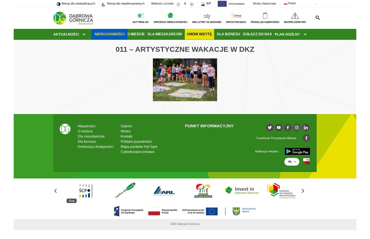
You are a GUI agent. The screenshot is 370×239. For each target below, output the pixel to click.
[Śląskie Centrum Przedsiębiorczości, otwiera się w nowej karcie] (86, 190)
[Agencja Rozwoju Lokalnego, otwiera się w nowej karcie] (164, 190)
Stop (72, 200)
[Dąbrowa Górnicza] (73, 18)
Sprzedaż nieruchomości (170, 22)
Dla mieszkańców (165, 34)
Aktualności (66, 34)
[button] (60, 190)
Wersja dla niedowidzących (76, 3)
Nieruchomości (109, 34)
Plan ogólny (287, 34)
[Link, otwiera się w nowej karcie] (306, 162)
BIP (208, 3)
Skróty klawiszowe (264, 3)
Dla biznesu (228, 34)
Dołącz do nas (257, 34)
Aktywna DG (141, 22)
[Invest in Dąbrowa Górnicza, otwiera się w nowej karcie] (242, 190)
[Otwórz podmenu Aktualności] (84, 34)
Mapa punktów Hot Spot (139, 146)
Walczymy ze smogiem (206, 22)
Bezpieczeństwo (295, 22)
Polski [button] (291, 3)
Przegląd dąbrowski (265, 22)
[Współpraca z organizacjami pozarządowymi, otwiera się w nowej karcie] (125, 190)
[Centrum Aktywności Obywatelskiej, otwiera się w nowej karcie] (281, 190)
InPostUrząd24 (236, 22)
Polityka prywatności (136, 141)
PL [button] (290, 161)
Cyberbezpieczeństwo (138, 152)
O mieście (136, 34)
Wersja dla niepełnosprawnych (125, 3)
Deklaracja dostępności (95, 146)
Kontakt (126, 136)
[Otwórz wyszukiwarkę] (317, 17)
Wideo (126, 131)
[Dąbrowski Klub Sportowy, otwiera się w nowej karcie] (203, 190)
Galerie (126, 126)
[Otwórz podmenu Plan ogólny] (305, 34)
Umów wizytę (199, 34)
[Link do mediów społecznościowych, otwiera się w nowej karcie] (269, 127)
